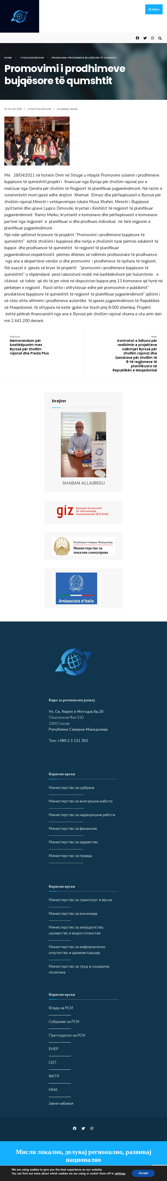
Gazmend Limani (67, 109)
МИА (53, 1089)
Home (8, 57)
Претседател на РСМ (67, 1035)
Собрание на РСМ (64, 1021)
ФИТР (54, 1076)
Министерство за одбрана (71, 787)
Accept (143, 1173)
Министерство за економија (73, 913)
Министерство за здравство (73, 842)
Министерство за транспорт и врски (80, 899)
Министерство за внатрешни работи (80, 801)
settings (120, 1174)
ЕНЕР (53, 1048)
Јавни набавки (61, 1103)
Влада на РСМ (61, 1008)
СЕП (52, 1062)
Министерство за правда (70, 855)
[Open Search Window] (160, 38)
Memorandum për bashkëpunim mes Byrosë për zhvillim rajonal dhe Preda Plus (29, 345)
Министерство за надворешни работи (82, 814)
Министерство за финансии (73, 828)
